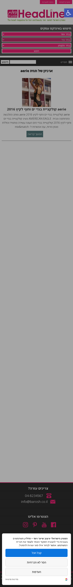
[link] (66, 580)
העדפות (36, 572)
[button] (68, 12)
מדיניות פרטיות (11, 579)
